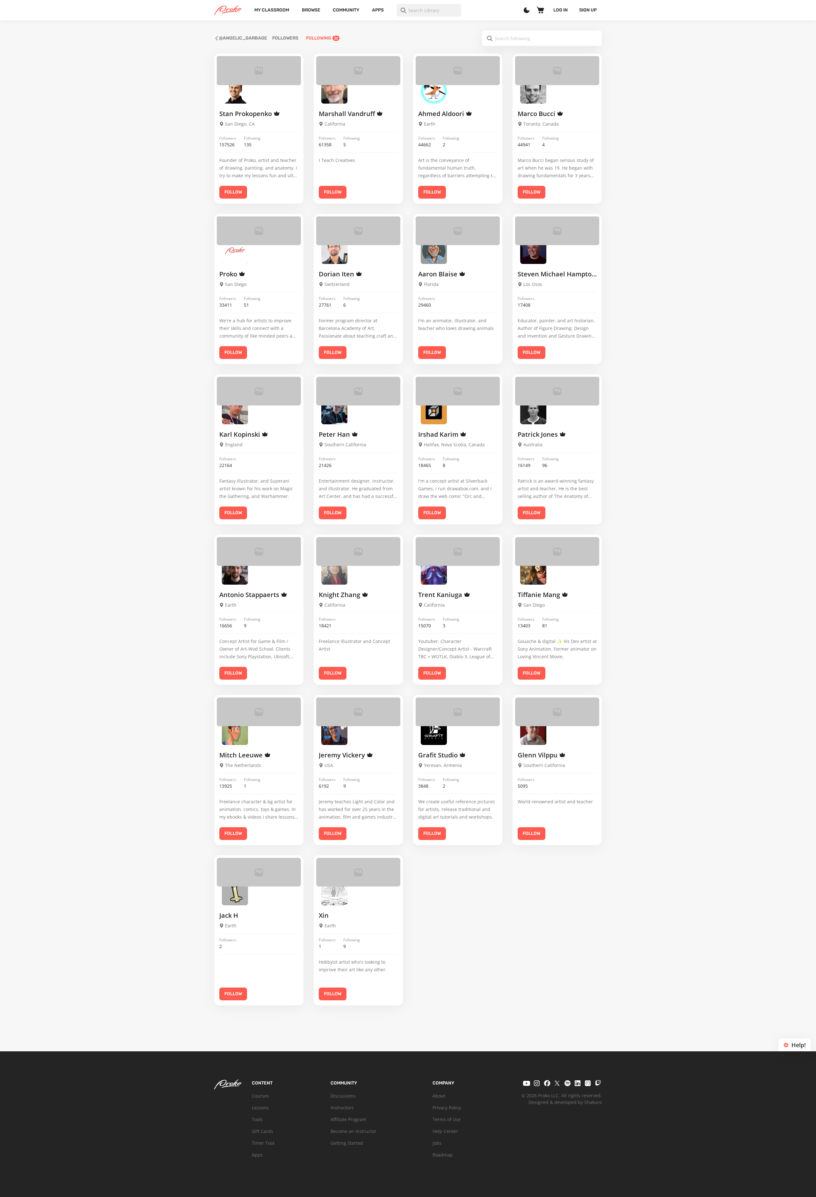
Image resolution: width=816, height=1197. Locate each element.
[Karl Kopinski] (235, 411)
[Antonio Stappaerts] (235, 571)
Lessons (260, 1108)
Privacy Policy (447, 1108)
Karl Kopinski (240, 434)
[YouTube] (526, 1083)
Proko (229, 274)
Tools (257, 1119)
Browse (311, 10)
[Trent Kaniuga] (434, 571)
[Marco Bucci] (533, 90)
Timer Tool (263, 1143)
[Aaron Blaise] (434, 250)
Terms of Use (447, 1119)
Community (346, 10)
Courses (260, 1096)
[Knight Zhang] (334, 571)
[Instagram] (537, 1083)
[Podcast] (588, 1083)
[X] (557, 1083)
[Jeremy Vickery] (334, 732)
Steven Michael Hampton (557, 274)
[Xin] (334, 892)
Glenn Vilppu (538, 755)
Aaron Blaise (438, 274)
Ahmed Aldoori (442, 113)
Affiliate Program (348, 1119)
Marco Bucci (537, 113)
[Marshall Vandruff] (334, 90)
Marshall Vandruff (347, 113)
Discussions (343, 1096)
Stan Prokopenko (246, 113)
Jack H (228, 915)
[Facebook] (547, 1083)
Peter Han (335, 434)
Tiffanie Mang (540, 594)
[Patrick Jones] (533, 411)
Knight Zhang (340, 594)
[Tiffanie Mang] (533, 571)
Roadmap (443, 1155)
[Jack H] (235, 892)
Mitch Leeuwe (241, 755)
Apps (378, 10)
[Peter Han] (334, 411)
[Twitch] (598, 1083)
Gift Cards (262, 1131)
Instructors (342, 1108)
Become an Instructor (353, 1131)
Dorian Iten (337, 274)
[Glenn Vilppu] (533, 732)
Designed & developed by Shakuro (565, 1102)
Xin (324, 915)
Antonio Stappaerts (250, 594)
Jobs (437, 1143)
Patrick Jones (538, 434)
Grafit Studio (438, 755)
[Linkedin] (577, 1083)
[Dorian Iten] (334, 250)
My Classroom (271, 10)
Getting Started (347, 1143)
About (439, 1096)
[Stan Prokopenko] (235, 90)
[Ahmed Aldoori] (434, 90)
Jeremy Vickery (343, 755)
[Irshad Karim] (434, 411)
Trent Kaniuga (441, 594)
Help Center (445, 1131)
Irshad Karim (439, 434)
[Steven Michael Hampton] (533, 250)
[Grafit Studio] (434, 732)
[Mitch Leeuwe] (235, 732)
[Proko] (235, 250)
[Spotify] (567, 1083)
